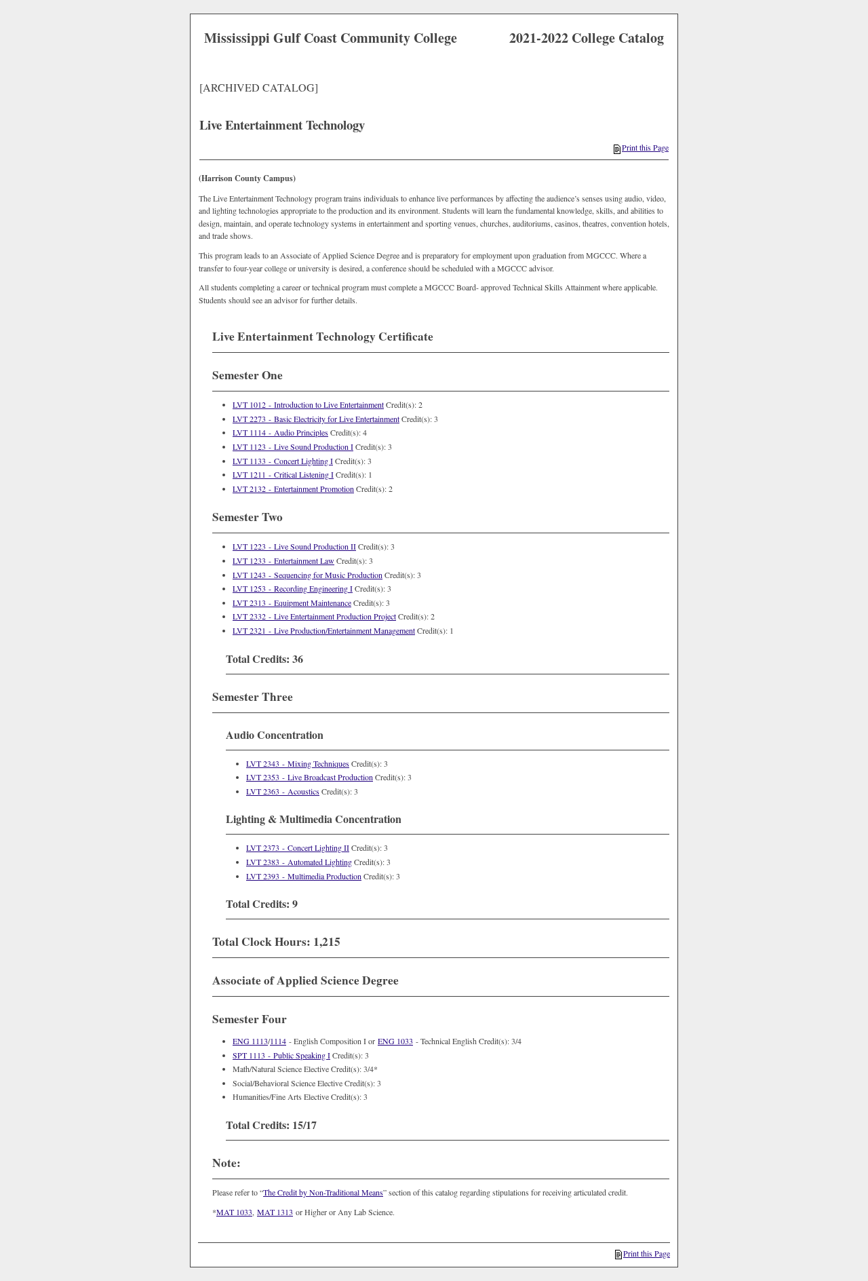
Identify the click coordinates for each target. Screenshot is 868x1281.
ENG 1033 (395, 1040)
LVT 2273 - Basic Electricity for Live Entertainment (316, 418)
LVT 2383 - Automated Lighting (299, 861)
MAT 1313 (275, 1211)
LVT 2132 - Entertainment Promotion (293, 488)
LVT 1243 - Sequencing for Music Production (307, 574)
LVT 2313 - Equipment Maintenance (292, 602)
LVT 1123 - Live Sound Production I (293, 446)
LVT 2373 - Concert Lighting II (297, 847)
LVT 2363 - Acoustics (282, 791)
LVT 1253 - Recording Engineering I (293, 588)
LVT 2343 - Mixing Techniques (297, 763)
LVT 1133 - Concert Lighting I (283, 460)
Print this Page (645, 147)
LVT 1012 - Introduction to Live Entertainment (308, 404)
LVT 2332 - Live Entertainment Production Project (314, 616)
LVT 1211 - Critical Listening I (283, 474)
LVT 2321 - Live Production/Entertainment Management (324, 630)
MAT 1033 (234, 1211)
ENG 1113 (250, 1040)
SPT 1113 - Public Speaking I (281, 1055)
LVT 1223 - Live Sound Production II (294, 546)
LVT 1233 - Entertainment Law (283, 560)
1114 (278, 1040)
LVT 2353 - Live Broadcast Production (309, 776)
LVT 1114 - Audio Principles (280, 432)
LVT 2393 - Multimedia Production (303, 876)
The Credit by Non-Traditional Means (323, 1192)
